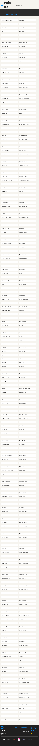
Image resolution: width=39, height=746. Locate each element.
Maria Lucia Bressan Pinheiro (24, 98)
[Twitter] (32, 744)
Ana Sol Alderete (22, 31)
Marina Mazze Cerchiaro (23, 440)
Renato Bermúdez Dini (5, 76)
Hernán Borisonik (5, 94)
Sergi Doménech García (6, 206)
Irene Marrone (4, 433)
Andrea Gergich (4, 277)
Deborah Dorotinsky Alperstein (7, 210)
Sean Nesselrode (4, 492)
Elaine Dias (21, 191)
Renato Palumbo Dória (23, 511)
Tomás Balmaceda (22, 57)
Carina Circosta (4, 139)
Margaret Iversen (22, 332)
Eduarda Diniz (4, 198)
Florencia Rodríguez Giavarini (7, 585)
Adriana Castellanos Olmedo (24, 124)
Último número (16, 729)
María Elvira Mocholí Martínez (7, 455)
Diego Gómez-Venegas (5, 299)
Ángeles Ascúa (4, 50)
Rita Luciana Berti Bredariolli (6, 79)
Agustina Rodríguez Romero (24, 585)
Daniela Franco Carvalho (23, 239)
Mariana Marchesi (22, 425)
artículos (15, 730)
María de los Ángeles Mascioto (24, 437)
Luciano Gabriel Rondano (23, 589)
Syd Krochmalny (4, 355)
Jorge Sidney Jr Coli (5, 626)
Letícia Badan (4, 53)
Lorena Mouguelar (22, 470)
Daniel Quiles (4, 556)
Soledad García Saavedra (23, 262)
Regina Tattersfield (22, 660)
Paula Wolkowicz (5, 719)
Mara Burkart (21, 105)
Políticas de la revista (25, 731)
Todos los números (17, 733)
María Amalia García (22, 254)
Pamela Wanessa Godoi (6, 291)
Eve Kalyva (4, 340)
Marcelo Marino (4, 429)
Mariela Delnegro (5, 184)
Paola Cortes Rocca (22, 146)
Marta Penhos (4, 522)
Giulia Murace (21, 477)
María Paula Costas (22, 150)
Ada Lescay (4, 381)
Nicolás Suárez (4, 652)
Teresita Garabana (22, 251)
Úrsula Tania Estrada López (24, 217)
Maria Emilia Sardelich (5, 615)
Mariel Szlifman (4, 660)
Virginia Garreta (22, 269)
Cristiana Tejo (21, 667)
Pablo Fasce (21, 224)
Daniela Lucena (21, 399)
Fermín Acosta (21, 20)
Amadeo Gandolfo (5, 251)
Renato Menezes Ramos (6, 448)
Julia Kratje (4, 351)
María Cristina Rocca (22, 578)
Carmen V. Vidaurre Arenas (6, 697)
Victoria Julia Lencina (5, 377)
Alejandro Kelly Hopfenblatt (6, 344)
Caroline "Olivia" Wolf (22, 716)
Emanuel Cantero (22, 117)
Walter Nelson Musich (23, 481)
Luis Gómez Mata (22, 295)
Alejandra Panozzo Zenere (6, 515)
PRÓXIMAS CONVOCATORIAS (34, 728)
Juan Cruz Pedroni (22, 518)
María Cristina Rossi (22, 593)
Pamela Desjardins (22, 184)
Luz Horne (21, 325)
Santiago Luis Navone (23, 489)
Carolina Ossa (4, 507)
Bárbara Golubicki (5, 295)
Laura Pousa (4, 548)
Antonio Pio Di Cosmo (5, 541)
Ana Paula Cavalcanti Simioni (7, 131)
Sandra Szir (21, 656)
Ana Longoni (4, 388)
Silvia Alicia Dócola (5, 202)
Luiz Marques (21, 429)
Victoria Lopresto (5, 396)
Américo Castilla (4, 128)
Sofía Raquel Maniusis (5, 422)
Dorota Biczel (21, 83)
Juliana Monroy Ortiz (22, 455)
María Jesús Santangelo (23, 611)
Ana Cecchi (21, 131)
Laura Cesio (4, 135)
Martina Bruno (21, 102)
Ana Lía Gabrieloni (22, 243)
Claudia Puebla (21, 548)
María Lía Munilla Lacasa (6, 477)
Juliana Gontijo (4, 303)
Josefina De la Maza (5, 172)
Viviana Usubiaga (5, 682)
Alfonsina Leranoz (22, 377)
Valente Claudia (22, 686)
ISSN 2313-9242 (2, 734)
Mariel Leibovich (4, 373)
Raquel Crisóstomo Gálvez (23, 154)
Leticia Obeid (4, 500)
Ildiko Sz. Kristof (22, 351)
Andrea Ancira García (22, 38)
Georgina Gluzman (22, 288)
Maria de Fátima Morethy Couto (7, 470)
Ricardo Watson (22, 712)
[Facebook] (35, 744)
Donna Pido (21, 530)
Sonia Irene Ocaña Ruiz (23, 500)
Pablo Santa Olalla (5, 611)
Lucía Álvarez (4, 35)
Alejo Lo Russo (4, 384)
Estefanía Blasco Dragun (23, 87)
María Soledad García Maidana (7, 20)
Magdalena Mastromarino (6, 440)
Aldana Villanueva (5, 708)
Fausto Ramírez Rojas (23, 559)
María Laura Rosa (5, 593)
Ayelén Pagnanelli (5, 511)
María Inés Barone (5, 61)
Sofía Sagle (4, 600)
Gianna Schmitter (22, 619)
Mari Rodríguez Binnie (23, 582)
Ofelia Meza (21, 448)
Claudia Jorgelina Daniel (23, 161)
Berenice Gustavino (22, 317)
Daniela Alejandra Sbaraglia (24, 615)
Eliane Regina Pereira (23, 522)
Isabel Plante (4, 544)
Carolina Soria (4, 645)
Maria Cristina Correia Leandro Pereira (25, 143)
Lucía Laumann (21, 366)
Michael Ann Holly (5, 325)
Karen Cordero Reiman (5, 143)
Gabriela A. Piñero (5, 537)
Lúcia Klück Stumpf (22, 347)
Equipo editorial (24, 730)
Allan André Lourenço (5, 399)
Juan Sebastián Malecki (23, 414)
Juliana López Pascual (23, 392)
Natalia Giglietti (21, 280)
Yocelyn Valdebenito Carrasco (24, 682)
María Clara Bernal (22, 76)
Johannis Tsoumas (5, 675)
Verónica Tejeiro (4, 667)
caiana (7, 4)
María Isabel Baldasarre (6, 57)
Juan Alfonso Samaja (22, 600)
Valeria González (22, 303)
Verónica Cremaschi (5, 154)
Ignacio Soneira (22, 641)
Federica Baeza (21, 53)
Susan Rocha (4, 582)
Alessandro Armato (5, 46)
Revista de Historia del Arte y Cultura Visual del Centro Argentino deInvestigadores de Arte (4, 733)
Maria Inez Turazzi (22, 675)
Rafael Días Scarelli (5, 195)
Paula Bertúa (21, 79)
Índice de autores (16, 734)
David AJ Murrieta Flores (6, 481)
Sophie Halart (4, 321)
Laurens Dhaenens (5, 191)
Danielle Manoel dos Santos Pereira (25, 210)
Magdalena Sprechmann (23, 645)
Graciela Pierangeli (5, 533)
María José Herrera (22, 321)
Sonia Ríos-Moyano (5, 574)
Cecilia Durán (4, 213)
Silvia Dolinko (21, 202)
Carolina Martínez (22, 433)
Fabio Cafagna (4, 113)
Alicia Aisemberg (22, 27)
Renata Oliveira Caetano (23, 503)
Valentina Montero (5, 459)
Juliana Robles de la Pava (6, 578)
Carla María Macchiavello (6, 407)
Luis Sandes (21, 608)
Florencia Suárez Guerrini (23, 652)
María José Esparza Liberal (6, 217)
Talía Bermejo (21, 72)
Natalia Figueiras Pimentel (6, 236)
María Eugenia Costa (5, 150)
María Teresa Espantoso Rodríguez (25, 213)
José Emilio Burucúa (5, 109)
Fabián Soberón (22, 634)
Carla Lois (21, 384)
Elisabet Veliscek (4, 693)
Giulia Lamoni (4, 362)
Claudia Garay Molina (5, 254)
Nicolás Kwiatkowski (22, 355)
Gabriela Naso (21, 485)
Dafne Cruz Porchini (5, 158)
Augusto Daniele (4, 165)
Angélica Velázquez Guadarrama (24, 689)
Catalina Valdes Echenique (6, 686)
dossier (15, 730)
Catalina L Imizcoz (5, 332)
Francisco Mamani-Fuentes (23, 418)
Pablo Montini (4, 463)
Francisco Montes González (23, 459)
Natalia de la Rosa (22, 172)
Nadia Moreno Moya (5, 466)
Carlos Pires (21, 541)
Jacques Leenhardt (5, 370)
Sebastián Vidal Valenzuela (23, 693)
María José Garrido (5, 273)
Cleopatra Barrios (22, 61)
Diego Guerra (21, 310)
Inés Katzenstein (22, 340)
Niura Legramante (22, 370)
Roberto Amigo (4, 38)
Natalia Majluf (4, 410)
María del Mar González (23, 306)
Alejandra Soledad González (6, 306)
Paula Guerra (4, 314)
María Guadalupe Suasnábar (7, 656)
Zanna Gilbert (4, 284)
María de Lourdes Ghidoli (6, 280)
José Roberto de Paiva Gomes (7, 180)
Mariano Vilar (21, 701)
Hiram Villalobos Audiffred (23, 704)
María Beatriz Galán (5, 247)
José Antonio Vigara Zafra (6, 701)
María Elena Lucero (5, 403)
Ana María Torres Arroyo (23, 671)
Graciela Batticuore (5, 68)
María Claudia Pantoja (23, 515)
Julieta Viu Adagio (22, 708)
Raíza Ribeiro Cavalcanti (6, 570)
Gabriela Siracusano (22, 630)
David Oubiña (21, 507)
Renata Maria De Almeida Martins (25, 169)
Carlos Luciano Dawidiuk (6, 169)
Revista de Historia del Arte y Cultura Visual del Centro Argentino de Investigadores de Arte (20, 5)
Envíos (23, 732)
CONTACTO (33, 730)
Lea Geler (20, 273)
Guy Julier (21, 336)
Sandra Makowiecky (22, 410)
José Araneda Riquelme (23, 42)
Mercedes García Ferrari (23, 258)
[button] (37, 4)
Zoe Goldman (21, 291)
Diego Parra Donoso (5, 518)
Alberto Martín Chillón (23, 135)
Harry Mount (4, 474)
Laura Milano (21, 451)
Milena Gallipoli (22, 247)
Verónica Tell (4, 671)
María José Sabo (22, 596)
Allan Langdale (21, 362)
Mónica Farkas (4, 224)
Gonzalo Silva (21, 626)
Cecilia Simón (4, 630)
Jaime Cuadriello (4, 161)
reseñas (15, 731)
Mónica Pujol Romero (5, 552)
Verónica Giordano (22, 284)
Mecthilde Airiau (4, 27)
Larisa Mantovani (22, 422)
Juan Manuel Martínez (5, 437)
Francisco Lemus (22, 373)
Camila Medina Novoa (5, 444)
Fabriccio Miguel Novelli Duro (7, 496)
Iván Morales (21, 463)
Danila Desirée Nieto (22, 492)
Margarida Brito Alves (5, 102)
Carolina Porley (22, 544)
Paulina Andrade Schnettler (6, 42)
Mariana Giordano (5, 288)
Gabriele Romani (4, 589)
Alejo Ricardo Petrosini (5, 530)
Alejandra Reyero (5, 567)
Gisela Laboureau (5, 358)
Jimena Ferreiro (4, 232)
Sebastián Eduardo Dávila (23, 165)
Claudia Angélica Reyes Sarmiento (25, 567)
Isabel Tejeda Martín (22, 663)
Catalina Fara (21, 221)
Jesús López (4, 392)
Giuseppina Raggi (22, 556)
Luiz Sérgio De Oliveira (23, 176)
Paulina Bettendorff (5, 83)
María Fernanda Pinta (23, 537)
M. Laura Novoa (22, 496)
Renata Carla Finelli (22, 236)
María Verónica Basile (5, 65)
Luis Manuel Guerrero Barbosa (24, 314)
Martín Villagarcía (5, 704)
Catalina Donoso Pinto (23, 206)
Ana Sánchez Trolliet (5, 608)
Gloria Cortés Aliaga (5, 146)
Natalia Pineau (21, 533)
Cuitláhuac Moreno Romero (23, 466)
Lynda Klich (4, 347)
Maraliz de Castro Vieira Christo (24, 697)
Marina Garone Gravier (23, 265)
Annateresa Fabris (5, 221)
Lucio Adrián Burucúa (23, 109)
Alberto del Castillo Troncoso (24, 180)
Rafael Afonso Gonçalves (23, 299)
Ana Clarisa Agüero (22, 24)
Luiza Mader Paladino (23, 407)
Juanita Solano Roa (22, 637)
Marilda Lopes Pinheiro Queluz (24, 388)
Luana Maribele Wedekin (6, 716)
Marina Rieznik (21, 570)
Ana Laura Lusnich (22, 403)
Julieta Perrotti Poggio (23, 526)
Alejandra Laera (22, 358)
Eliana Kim (21, 344)
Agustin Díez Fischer (22, 195)
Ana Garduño (4, 265)
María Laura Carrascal (5, 120)
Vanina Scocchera (5, 623)
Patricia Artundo (22, 46)
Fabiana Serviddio (22, 623)
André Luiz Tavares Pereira (6, 663)
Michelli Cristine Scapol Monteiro (7, 619)
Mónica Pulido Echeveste (23, 552)
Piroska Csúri (21, 158)
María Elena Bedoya (22, 68)
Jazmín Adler (4, 24)
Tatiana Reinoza (4, 563)
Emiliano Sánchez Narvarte (23, 604)
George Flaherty (4, 239)
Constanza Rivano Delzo (23, 574)
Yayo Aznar (21, 50)
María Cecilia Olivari (5, 503)
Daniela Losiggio (22, 396)
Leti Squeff (3, 649)
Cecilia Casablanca (22, 120)
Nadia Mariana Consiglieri (23, 139)
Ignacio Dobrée (21, 198)
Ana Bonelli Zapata (5, 91)
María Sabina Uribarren (23, 678)
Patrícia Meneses (22, 444)
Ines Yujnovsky (21, 719)
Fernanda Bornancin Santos (24, 94)
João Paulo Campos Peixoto (6, 117)
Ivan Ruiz (3, 596)
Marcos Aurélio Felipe (5, 228)
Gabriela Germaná (22, 277)
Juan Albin (3, 31)
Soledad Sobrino (4, 637)
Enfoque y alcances (25, 729)
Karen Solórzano (5, 641)
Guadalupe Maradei (5, 425)
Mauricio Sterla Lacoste (23, 649)
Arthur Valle (4, 689)
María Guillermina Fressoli (6, 243)
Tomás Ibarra (4, 329)
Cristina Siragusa (5, 634)
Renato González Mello (6, 310)
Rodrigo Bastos (21, 65)
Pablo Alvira (21, 35)
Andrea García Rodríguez (6, 262)
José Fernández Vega (22, 228)
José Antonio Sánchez (5, 604)
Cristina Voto (4, 712)
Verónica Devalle (22, 187)
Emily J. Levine (21, 381)
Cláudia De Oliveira (5, 176)
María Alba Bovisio (5, 98)
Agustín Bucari (4, 105)
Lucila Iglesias (21, 329)
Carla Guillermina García (6, 258)
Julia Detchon (4, 187)
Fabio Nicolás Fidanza (23, 232)
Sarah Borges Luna (22, 91)
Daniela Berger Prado (5, 72)
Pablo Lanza (4, 366)
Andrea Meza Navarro (5, 451)
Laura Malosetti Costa (5, 418)
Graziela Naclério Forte (6, 485)
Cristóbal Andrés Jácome (6, 336)
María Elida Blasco (5, 87)
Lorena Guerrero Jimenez (6, 317)
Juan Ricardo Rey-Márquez (23, 563)
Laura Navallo (4, 489)
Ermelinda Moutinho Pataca (24, 474)
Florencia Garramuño (5, 269)
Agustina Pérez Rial (5, 526)
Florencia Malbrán (5, 414)
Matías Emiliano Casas (5, 124)
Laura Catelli (21, 128)
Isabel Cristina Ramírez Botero (7, 559)
